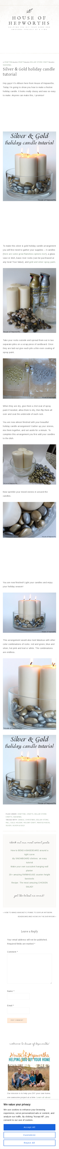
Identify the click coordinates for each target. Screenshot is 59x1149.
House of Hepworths (29, 21)
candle (21, 820)
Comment (12, 952)
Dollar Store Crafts (39, 62)
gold (12, 822)
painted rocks (43, 822)
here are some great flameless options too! (25, 254)
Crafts (21, 62)
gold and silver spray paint (42, 262)
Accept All (29, 1127)
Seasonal (7, 65)
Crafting (8, 62)
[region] (29, 1124)
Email (10, 1005)
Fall (7, 822)
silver (8, 825)
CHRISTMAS (30, 820)
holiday (19, 822)
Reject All (29, 1143)
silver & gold (18, 825)
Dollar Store (42, 820)
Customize (29, 1135)
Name (10, 991)
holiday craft (29, 822)
